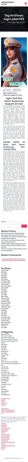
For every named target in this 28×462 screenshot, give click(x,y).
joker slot (22, 175)
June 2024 (4, 312)
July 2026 (4, 272)
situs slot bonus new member (9, 362)
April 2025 (4, 294)
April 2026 (4, 277)
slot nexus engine (5, 439)
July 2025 (4, 289)
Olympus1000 (5, 355)
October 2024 (5, 305)
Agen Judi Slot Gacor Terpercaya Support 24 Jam (12, 94)
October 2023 (5, 320)
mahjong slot (4, 351)
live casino (4, 349)
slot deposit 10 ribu (5, 398)
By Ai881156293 (17, 89)
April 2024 (4, 315)
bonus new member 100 (7, 337)
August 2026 (4, 270)
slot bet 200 (4, 367)
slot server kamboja (5, 434)
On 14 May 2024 (7, 89)
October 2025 (5, 284)
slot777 (3, 387)
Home (4, 22)
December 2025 (5, 281)
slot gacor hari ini (6, 384)
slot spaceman (4, 440)
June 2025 (4, 291)
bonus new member (6, 336)
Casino (3, 343)
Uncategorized (8, 91)
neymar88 (4, 353)
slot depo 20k (5, 379)
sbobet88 (4, 358)
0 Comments (18, 91)
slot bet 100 (4, 426)
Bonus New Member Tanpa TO (9, 259)
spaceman (4, 389)
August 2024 (4, 308)
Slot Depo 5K (4, 381)
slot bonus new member (8, 374)
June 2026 (4, 274)
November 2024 (5, 303)
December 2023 (5, 317)
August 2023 (4, 324)
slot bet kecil (4, 368)
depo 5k (3, 400)
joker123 (3, 401)
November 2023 (5, 319)
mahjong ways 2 (5, 408)
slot (2, 413)
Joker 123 (4, 346)
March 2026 (4, 279)
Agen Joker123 (5, 334)
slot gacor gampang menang (7, 411)
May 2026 (4, 275)
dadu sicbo (4, 344)
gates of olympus (5, 436)
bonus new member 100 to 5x (9, 341)
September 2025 (6, 286)
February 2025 (5, 298)
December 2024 (5, 301)
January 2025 (5, 300)
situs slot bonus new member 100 (10, 363)
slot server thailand (5, 428)
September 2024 (6, 307)
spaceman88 (5, 391)
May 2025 (3, 293)
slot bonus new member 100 (9, 375)
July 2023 (4, 326)
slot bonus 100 (5, 372)
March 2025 (4, 296)
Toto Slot (3, 393)
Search (3, 221)
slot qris (3, 386)
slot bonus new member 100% (8, 442)
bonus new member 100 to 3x (9, 339)
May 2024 (4, 313)
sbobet (3, 356)
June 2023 (4, 327)
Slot (2, 365)
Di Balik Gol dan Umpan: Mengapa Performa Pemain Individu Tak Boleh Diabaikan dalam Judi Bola (13, 245)
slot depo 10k (5, 377)
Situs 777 (4, 360)
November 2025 (5, 282)
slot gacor (4, 382)
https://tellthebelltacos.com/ (8, 410)
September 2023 (6, 322)
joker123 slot (4, 431)
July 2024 (4, 310)
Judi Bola (3, 348)
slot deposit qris (4, 429)
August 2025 (4, 288)
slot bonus (4, 370)
